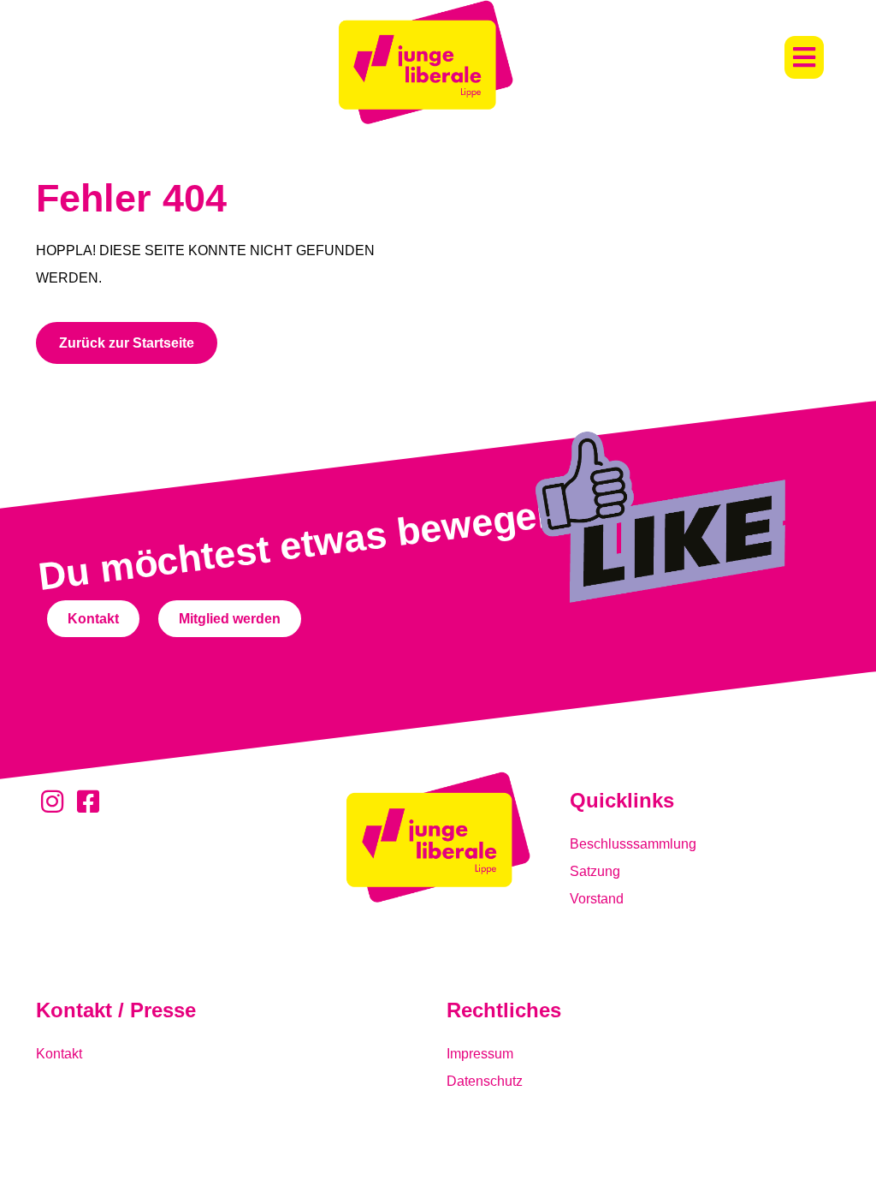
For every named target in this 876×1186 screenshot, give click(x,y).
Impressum (480, 1053)
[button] (804, 57)
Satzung (595, 871)
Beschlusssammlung (633, 844)
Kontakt (59, 1053)
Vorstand (597, 898)
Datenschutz (485, 1081)
